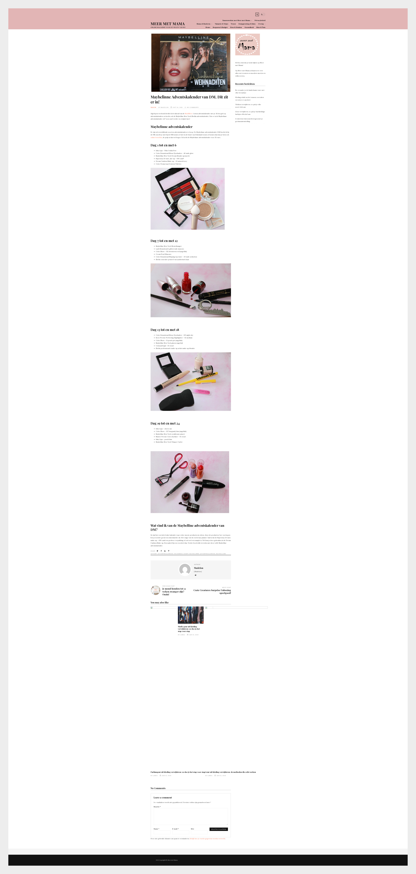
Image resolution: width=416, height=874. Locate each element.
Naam (156, 829)
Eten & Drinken (236, 27)
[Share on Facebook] (161, 551)
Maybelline (221, 553)
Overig (261, 24)
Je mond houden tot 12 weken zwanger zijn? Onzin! (174, 591)
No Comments (193, 107)
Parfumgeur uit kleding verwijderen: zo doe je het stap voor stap (182, 687)
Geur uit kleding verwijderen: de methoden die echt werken (236, 687)
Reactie (157, 807)
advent (154, 553)
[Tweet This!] (157, 551)
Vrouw (233, 24)
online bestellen (156, 137)
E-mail (175, 829)
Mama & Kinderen (203, 24)
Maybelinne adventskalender (202, 553)
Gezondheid (249, 27)
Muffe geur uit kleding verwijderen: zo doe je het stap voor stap (191, 615)
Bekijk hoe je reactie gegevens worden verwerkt (207, 839)
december (178, 553)
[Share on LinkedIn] (165, 551)
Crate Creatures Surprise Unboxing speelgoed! (212, 591)
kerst (186, 553)
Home (208, 27)
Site (192, 829)
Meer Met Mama (168, 23)
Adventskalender (165, 553)
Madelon (164, 107)
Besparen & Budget (220, 27)
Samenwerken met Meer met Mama (236, 20)
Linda (155, 775)
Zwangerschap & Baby (247, 24)
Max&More (189, 114)
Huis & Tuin (260, 27)
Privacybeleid (260, 20)
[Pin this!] (169, 551)
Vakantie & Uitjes (221, 24)
